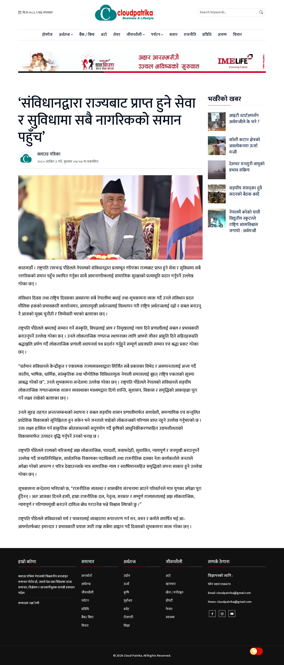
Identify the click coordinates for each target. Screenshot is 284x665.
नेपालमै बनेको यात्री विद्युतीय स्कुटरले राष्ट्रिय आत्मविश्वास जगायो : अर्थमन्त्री (244, 221)
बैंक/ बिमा (87, 617)
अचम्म (222, 34)
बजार (174, 34)
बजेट (126, 609)
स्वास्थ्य (170, 617)
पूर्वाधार (128, 600)
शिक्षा (127, 625)
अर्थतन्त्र (65, 34)
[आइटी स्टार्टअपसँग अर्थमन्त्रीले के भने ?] (217, 121)
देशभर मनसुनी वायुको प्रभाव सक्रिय (246, 167)
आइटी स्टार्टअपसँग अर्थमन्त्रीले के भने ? (244, 119)
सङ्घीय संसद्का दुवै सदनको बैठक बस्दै (245, 191)
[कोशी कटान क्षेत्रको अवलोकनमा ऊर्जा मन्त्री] (217, 146)
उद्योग (127, 576)
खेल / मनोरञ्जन (174, 592)
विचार (237, 34)
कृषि (126, 592)
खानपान (171, 584)
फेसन (169, 609)
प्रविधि (206, 34)
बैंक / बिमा (87, 34)
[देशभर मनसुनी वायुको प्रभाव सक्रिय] (217, 170)
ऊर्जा (126, 584)
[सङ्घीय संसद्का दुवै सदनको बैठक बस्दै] (217, 194)
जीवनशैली (134, 34)
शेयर (116, 34)
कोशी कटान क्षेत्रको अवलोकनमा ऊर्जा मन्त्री (244, 146)
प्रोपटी (169, 600)
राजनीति (190, 34)
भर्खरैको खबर (224, 99)
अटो (104, 34)
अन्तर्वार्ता (86, 576)
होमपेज (47, 34)
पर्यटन (156, 34)
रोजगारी (128, 617)
